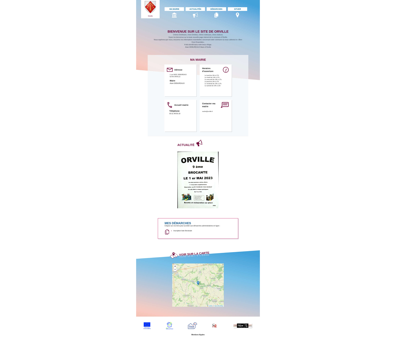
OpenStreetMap (218, 306)
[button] (198, 283)
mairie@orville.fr (207, 111)
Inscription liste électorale (182, 231)
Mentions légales (198, 335)
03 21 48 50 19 (174, 113)
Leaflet (210, 306)
